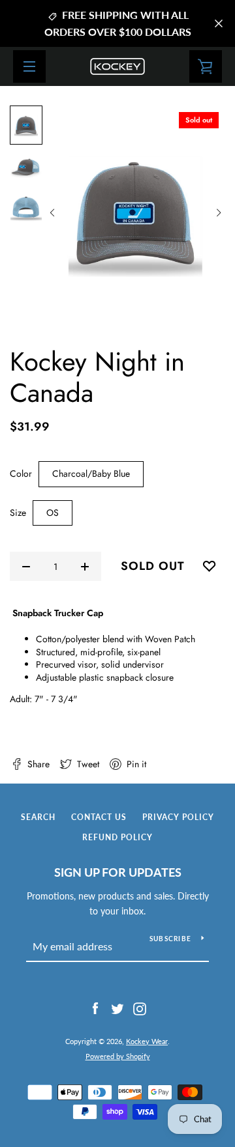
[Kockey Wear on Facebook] (95, 1007)
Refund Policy (117, 837)
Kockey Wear (147, 1041)
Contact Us (99, 817)
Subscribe (170, 938)
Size (18, 513)
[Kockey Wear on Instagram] (139, 1007)
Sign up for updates (117, 872)
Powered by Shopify (118, 1056)
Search (38, 817)
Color (21, 474)
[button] (52, 213)
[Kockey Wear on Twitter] (117, 1007)
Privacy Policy (178, 817)
